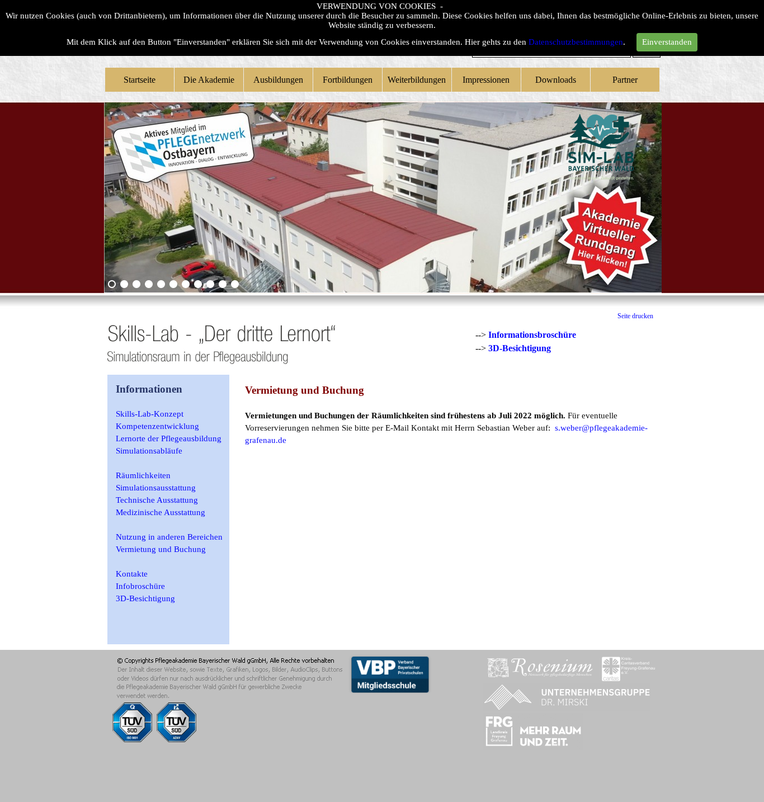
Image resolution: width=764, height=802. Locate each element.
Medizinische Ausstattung (160, 512)
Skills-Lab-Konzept (149, 413)
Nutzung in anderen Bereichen (169, 536)
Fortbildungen (347, 79)
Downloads (555, 79)
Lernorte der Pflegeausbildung (168, 438)
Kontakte (132, 573)
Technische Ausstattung (157, 500)
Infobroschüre (140, 586)
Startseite (139, 79)
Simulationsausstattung (156, 487)
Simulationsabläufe (149, 450)
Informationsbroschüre (532, 334)
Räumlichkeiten (143, 475)
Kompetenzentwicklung (157, 426)
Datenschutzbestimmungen (576, 41)
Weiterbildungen (417, 79)
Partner (625, 79)
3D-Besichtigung (519, 348)
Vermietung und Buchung (161, 549)
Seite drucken (635, 316)
